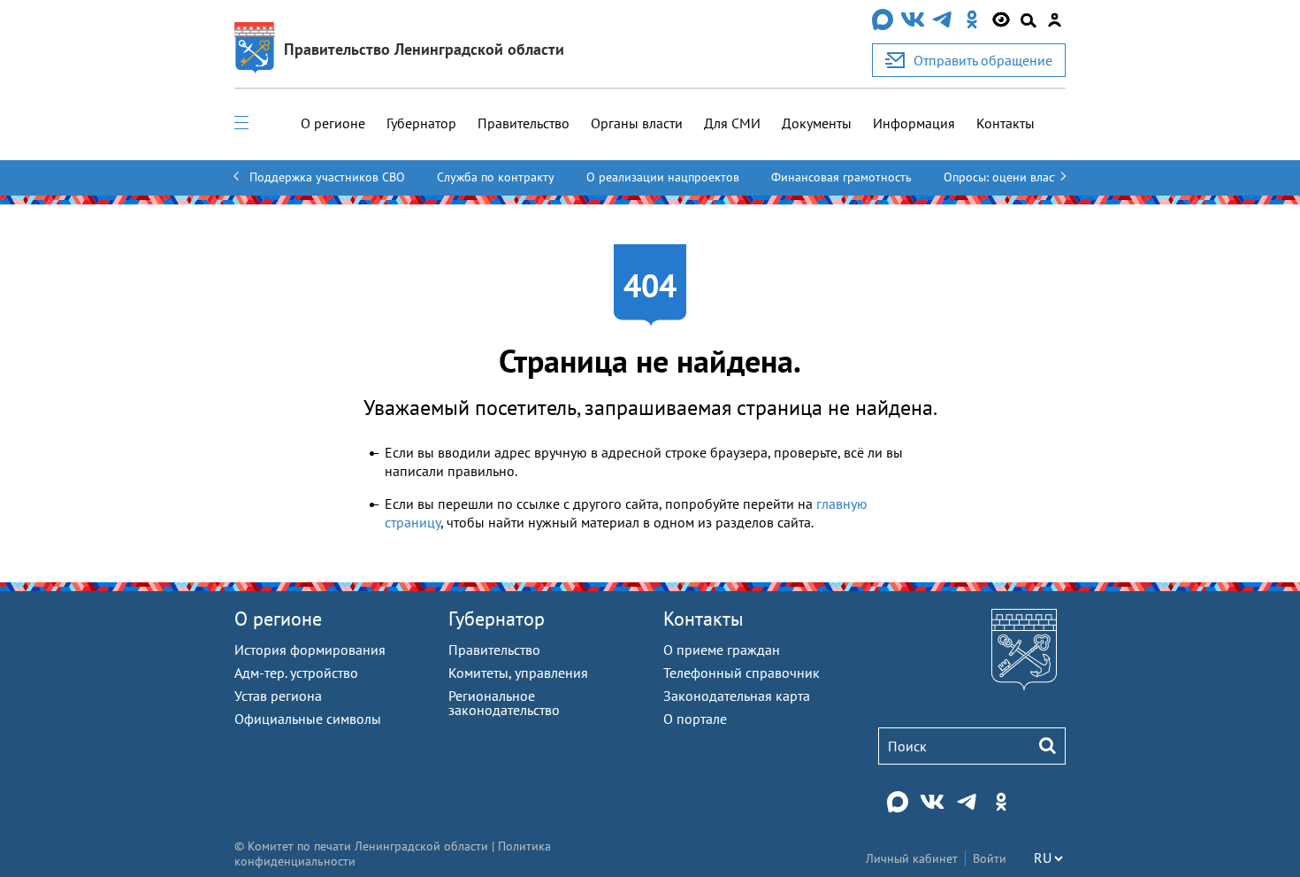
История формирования (310, 649)
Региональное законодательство (504, 703)
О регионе (333, 123)
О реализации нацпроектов (662, 177)
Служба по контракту (495, 177)
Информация (914, 123)
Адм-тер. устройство (296, 672)
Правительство (524, 123)
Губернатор (421, 123)
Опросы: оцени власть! (1006, 177)
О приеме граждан (721, 649)
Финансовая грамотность (841, 177)
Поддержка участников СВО (327, 177)
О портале (695, 718)
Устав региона (278, 695)
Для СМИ (732, 123)
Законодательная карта (736, 695)
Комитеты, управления (518, 672)
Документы (817, 123)
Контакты (1005, 123)
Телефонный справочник (741, 672)
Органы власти (637, 123)
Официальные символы (307, 718)
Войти (989, 858)
